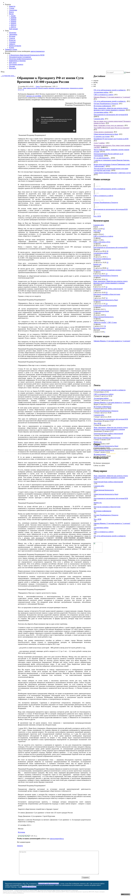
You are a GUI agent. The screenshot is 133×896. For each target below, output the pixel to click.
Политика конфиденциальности (20, 59)
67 (104, 229)
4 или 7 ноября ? (99, 143)
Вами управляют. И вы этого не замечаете (109, 125)
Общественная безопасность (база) (106, 134)
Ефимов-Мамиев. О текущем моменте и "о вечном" (112, 97)
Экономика (13, 34)
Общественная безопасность (103, 317)
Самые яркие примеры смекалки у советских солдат (112, 173)
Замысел (12, 44)
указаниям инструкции (29, 887)
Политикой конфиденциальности (48, 883)
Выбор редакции (15, 46)
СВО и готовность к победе (103, 94)
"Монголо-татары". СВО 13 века (105, 322)
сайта (53, 890)
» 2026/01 (12, 23)
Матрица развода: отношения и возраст (107, 270)
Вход (2, 72)
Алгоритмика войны (101, 92)
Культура (12, 40)
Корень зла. (97, 264)
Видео (11, 14)
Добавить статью (11, 49)
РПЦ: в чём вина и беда (101, 242)
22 (106, 287)
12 (107, 268)
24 (106, 279)
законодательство (32, 88)
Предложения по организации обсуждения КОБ (111, 114)
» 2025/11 (12, 27)
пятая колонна (64, 88)
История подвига (99, 328)
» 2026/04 (12, 17)
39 (107, 251)
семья (24, 88)
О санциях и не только (102, 136)
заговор (57, 88)
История (12, 36)
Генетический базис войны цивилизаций (108, 289)
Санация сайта (99, 119)
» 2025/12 (12, 25)
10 (107, 262)
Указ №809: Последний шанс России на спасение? (111, 128)
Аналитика (13, 10)
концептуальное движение (46, 88)
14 (106, 274)
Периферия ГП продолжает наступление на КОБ (111, 139)
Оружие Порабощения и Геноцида (106, 103)
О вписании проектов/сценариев (105, 305)
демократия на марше (76, 88)
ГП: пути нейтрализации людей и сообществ (110, 90)
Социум (12, 38)
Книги (11, 12)
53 (106, 298)
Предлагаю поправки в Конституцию (106, 294)
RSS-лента (13, 62)
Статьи (11, 8)
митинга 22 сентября (33, 96)
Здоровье (12, 42)
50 (105, 326)
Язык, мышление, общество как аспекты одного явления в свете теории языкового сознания (111, 109)
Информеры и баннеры (17, 61)
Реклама (12, 66)
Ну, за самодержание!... (102, 158)
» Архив (12, 16)
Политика (12, 32)
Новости (12, 6)
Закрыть (20, 846)
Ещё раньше (13, 29)
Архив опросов (111, 453)
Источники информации (102, 106)
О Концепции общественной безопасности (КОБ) (26, 55)
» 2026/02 (12, 21)
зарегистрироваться (37, 51)
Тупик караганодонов (101, 311)
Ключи (11, 47)
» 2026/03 (12, 19)
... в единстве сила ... (8, 76)
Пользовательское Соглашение (20, 57)
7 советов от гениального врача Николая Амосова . (112, 160)
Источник (21, 832)
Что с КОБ (97, 216)
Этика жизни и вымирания (103, 132)
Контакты (12, 68)
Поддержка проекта (16, 64)
